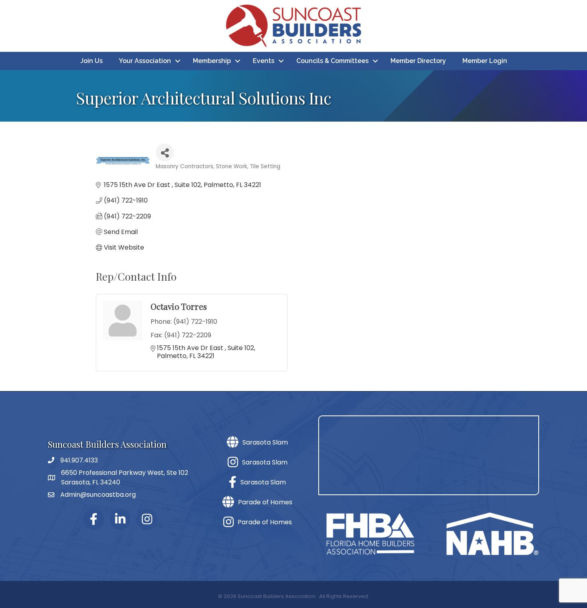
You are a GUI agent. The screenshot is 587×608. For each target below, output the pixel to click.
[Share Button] (165, 152)
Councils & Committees (332, 61)
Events (263, 61)
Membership (212, 61)
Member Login (484, 61)
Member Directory (418, 61)
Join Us (91, 61)
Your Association (145, 61)
